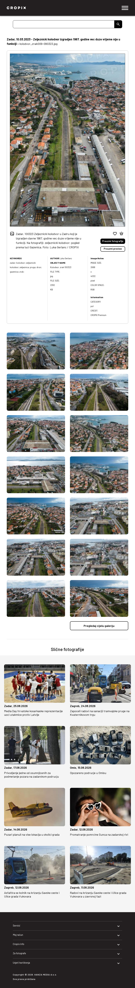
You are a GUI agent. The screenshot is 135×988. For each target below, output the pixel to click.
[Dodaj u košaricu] (121, 233)
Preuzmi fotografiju (112, 241)
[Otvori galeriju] (9, 699)
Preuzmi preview (113, 248)
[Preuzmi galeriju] (60, 699)
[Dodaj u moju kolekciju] (115, 233)
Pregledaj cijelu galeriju (99, 626)
